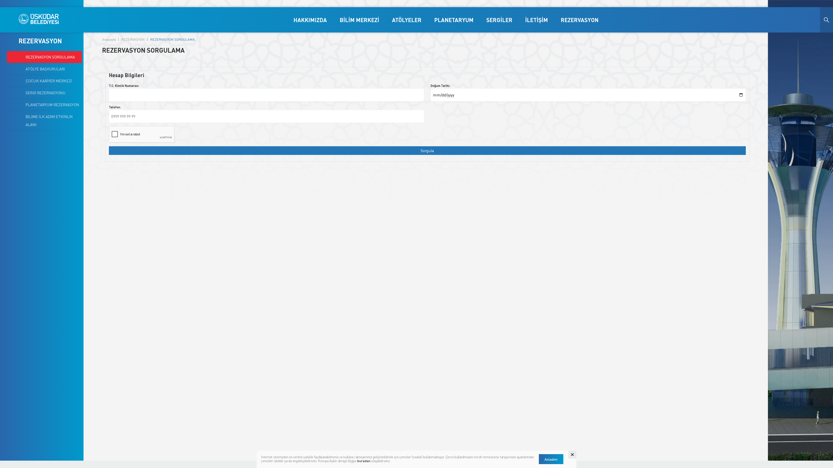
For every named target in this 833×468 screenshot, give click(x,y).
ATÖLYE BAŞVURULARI (45, 69)
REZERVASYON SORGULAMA (50, 57)
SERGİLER (499, 19)
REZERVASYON (580, 19)
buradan (364, 461)
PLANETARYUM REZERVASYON (52, 104)
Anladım (551, 459)
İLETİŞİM (536, 19)
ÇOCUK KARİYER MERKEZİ (49, 80)
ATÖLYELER (406, 19)
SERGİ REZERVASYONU (46, 92)
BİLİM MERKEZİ (359, 19)
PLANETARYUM (454, 19)
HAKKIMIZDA (310, 19)
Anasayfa (109, 39)
